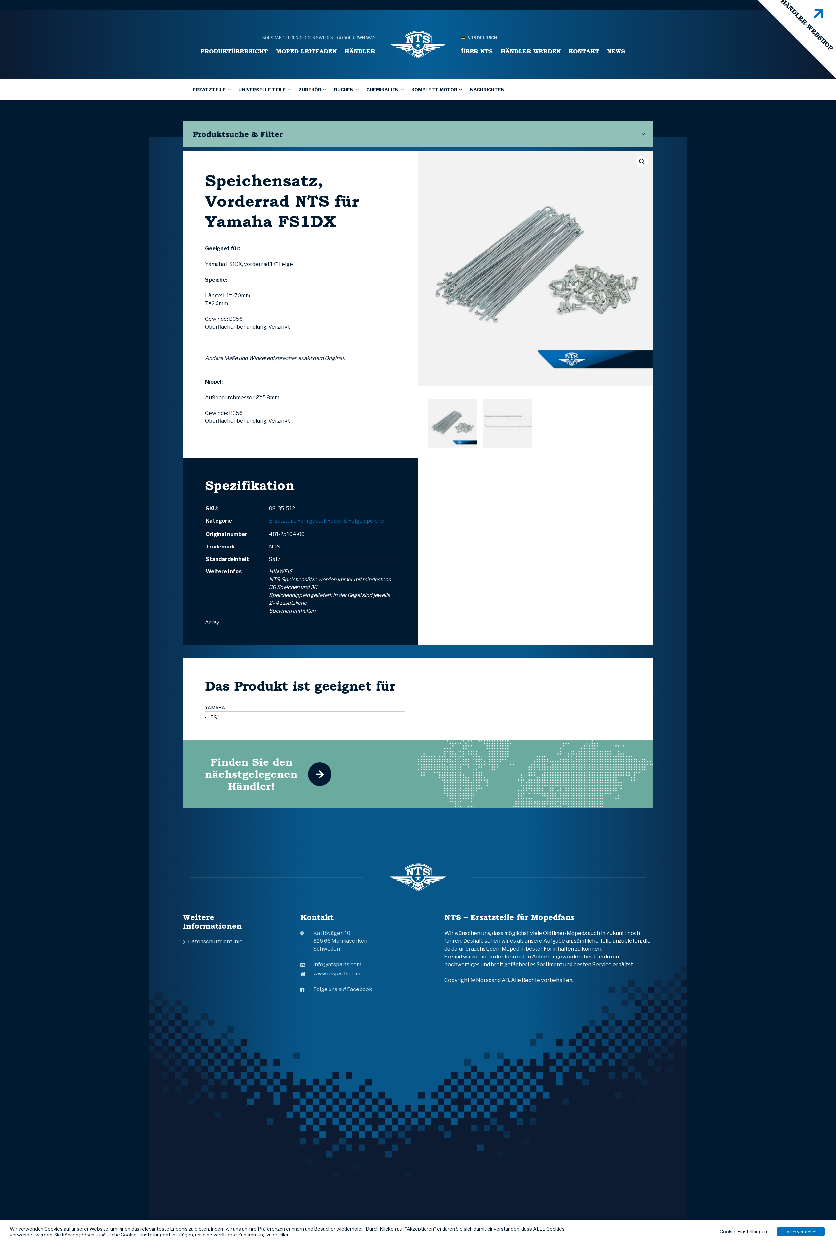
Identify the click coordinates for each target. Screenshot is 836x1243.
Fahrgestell (311, 521)
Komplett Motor (434, 89)
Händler (360, 51)
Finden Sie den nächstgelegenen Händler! (251, 774)
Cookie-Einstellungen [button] (743, 1232)
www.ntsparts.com (337, 974)
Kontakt (584, 51)
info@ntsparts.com (337, 964)
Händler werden (531, 51)
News (616, 51)
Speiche (373, 521)
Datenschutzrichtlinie (215, 942)
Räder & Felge (344, 521)
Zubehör (309, 89)
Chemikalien (382, 89)
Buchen (344, 89)
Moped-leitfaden (306, 51)
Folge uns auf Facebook (343, 989)
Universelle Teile (262, 89)
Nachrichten (487, 89)
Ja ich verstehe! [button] (800, 1231)
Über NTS (477, 51)
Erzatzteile (209, 89)
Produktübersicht (234, 51)
